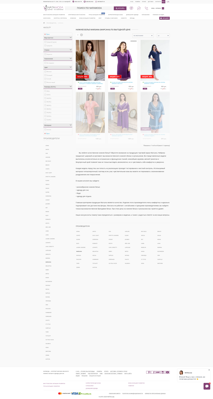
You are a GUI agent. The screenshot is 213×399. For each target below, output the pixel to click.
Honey (48, 200)
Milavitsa (48, 266)
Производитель (51, 23)
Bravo (47, 165)
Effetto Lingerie (50, 176)
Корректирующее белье (115, 14)
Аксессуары (46, 18)
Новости (124, 18)
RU (163, 1)
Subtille (48, 328)
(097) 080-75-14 (101, 1)
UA (168, 1)
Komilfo (48, 219)
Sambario (48, 312)
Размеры (137, 1)
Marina (48, 258)
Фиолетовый (51, 82)
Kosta (47, 223)
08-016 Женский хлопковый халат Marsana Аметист (122, 135)
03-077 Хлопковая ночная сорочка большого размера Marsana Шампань (91, 83)
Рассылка (84, 375)
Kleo (47, 215)
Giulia (47, 188)
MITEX (47, 273)
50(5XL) (49, 116)
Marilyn (48, 254)
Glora (47, 192)
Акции (78, 375)
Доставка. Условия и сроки (118, 371)
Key (47, 207)
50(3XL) (49, 112)
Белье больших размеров (87, 18)
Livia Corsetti (50, 246)
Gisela (47, 184)
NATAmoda (49, 281)
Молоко (49, 72)
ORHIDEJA (48, 301)
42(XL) (48, 95)
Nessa (47, 289)
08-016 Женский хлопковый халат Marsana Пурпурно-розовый (89, 135)
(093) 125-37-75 (78, 1)
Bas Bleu (48, 161)
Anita (47, 149)
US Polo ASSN (50, 339)
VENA (47, 347)
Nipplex (48, 293)
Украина (49, 54)
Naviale (48, 285)
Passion (48, 308)
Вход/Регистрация (95, 375)
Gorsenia (48, 196)
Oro (47, 304)
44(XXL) (49, 98)
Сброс (48, 34)
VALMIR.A (48, 343)
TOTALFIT (48, 336)
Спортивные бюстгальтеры (76, 14)
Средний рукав (51, 42)
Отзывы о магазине (111, 18)
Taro (47, 332)
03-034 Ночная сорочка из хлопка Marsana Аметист (122, 83)
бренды (132, 18)
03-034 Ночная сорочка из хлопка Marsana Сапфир (154, 83)
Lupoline (48, 250)
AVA (47, 153)
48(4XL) (49, 109)
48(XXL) (49, 105)
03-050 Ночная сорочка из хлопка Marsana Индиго (154, 135)
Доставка (150, 1)
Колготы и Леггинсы (60, 18)
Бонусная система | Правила (113, 373)
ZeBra (47, 355)
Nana (47, 277)
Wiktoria (48, 351)
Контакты (158, 1)
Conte (47, 169)
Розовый (49, 75)
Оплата (144, 1)
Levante (48, 242)
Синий (49, 79)
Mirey (47, 270)
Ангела (48, 359)
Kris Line (48, 227)
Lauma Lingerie (50, 238)
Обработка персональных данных (155, 393)
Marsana (48, 262)
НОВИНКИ (73, 18)
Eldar (47, 180)
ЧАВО (101, 373)
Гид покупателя (93, 373)
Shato (47, 320)
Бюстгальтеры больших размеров (54, 14)
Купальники (145, 14)
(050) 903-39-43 (89, 1)
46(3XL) (49, 102)
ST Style (48, 324)
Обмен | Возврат (81, 373)
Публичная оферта (114, 393)
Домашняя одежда (132, 14)
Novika (48, 297)
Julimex (48, 204)
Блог (100, 18)
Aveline (48, 157)
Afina (47, 145)
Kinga (47, 211)
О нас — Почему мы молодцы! (85, 371)
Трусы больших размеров (97, 14)
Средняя (49, 46)
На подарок (50, 63)
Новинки (131, 385)
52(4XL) (49, 120)
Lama (47, 231)
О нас (131, 1)
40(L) (48, 91)
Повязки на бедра (158, 14)
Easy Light (49, 172)
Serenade (48, 316)
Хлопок (49, 130)
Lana (47, 235)
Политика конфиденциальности (132, 393)
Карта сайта (128, 373)
